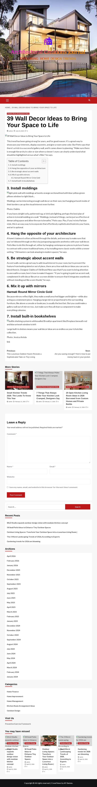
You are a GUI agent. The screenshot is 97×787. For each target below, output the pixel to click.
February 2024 (13, 672)
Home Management (15, 701)
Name (10, 466)
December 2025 (13, 570)
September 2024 (14, 640)
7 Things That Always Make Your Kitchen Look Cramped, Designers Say (48, 396)
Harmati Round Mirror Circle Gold (27, 178)
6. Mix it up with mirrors (20, 174)
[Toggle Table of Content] (42, 161)
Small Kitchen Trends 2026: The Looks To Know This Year (19, 396)
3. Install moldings (17, 165)
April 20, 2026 (66, 766)
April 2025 (11, 607)
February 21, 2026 (20, 401)
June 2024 (11, 653)
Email (53, 466)
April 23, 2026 (13, 769)
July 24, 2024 (20, 131)
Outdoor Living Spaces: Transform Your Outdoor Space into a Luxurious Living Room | (42, 532)
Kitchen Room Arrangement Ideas (18, 113)
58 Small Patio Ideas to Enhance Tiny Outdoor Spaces (29, 527)
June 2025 (11, 598)
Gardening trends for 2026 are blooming (23, 541)
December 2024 (13, 626)
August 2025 (12, 589)
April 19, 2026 (84, 759)
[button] (7, 100)
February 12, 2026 (79, 407)
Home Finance (13, 692)
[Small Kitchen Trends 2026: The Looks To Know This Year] (19, 380)
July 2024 (11, 649)
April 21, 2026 (48, 769)
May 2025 (11, 602)
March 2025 (12, 612)
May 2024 (11, 658)
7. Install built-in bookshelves (22, 181)
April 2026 (11, 556)
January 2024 (12, 677)
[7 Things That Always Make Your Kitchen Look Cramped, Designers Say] (48, 380)
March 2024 (12, 667)
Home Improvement (15, 696)
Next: (72, 354)
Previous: (24, 354)
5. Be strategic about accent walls (24, 171)
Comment (12, 434)
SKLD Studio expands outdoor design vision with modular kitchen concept (37, 523)
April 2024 (11, 663)
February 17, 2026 (49, 401)
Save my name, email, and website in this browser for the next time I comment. (43, 487)
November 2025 (13, 575)
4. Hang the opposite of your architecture (27, 168)
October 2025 (13, 579)
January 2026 (12, 565)
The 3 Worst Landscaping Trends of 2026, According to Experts (33, 537)
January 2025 (12, 621)
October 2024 (13, 635)
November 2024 (13, 630)
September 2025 (14, 584)
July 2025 (11, 593)
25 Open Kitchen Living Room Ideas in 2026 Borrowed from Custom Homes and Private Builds (77, 398)
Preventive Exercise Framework (18, 724)
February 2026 (13, 561)
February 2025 (13, 616)
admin (11, 131)
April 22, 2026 (30, 764)
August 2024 (12, 644)
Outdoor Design (13, 711)
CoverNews (56, 783)
